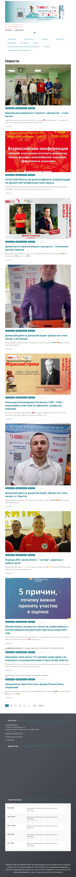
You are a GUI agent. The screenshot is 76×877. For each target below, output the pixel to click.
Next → (41, 706)
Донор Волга (9, 108)
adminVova (42, 108)
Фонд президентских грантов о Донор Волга (23, 46)
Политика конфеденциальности (14, 734)
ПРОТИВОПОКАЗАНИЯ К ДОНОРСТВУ (19, 50)
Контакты (24, 43)
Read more (9, 126)
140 (34, 706)
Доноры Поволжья (21, 108)
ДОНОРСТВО (60, 39)
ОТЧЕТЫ (35, 43)
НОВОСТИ (47, 46)
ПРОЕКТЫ (45, 39)
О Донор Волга (29, 39)
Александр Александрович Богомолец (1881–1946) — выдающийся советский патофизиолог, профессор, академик (34, 405)
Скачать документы (13, 26)
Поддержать (12, 43)
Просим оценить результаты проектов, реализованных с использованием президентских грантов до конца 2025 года (36, 629)
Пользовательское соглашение (14, 737)
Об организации (9, 740)
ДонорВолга (12, 39)
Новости (31, 108)
